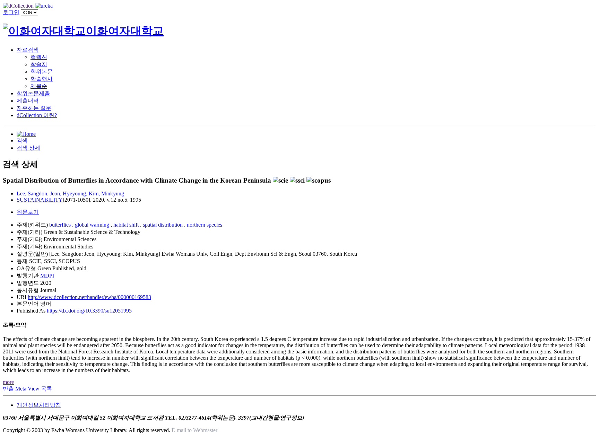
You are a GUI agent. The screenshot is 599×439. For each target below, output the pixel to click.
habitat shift (126, 225)
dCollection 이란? (37, 115)
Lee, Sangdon (32, 193)
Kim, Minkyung (106, 193)
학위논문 (42, 71)
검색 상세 (28, 148)
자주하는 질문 (34, 108)
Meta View (27, 389)
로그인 (11, 12)
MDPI (47, 276)
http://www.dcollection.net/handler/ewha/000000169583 (89, 297)
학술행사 (42, 79)
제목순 (39, 86)
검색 (22, 140)
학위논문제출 (33, 93)
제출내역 (28, 101)
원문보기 (28, 212)
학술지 (39, 64)
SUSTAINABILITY (40, 200)
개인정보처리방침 (39, 405)
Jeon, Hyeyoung (68, 193)
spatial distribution (163, 225)
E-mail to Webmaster (194, 430)
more (8, 382)
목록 (46, 389)
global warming (92, 225)
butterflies (60, 225)
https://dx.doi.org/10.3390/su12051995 (89, 311)
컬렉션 (39, 57)
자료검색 (28, 50)
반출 (8, 389)
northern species (204, 225)
